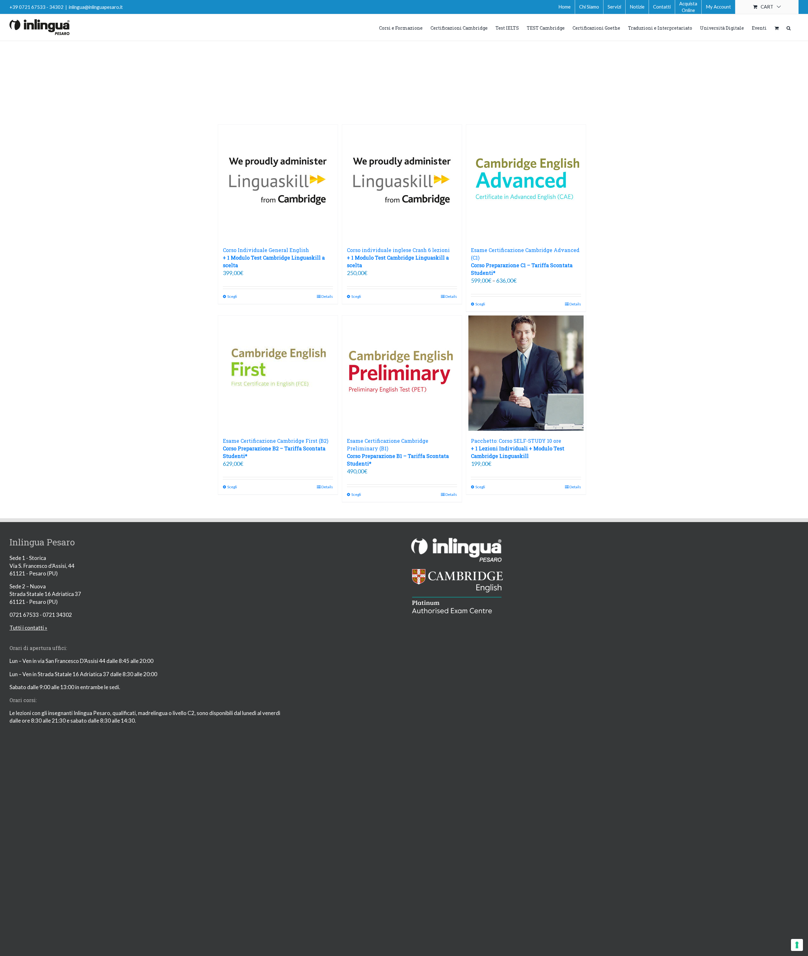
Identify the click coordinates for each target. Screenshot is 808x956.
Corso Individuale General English (274, 257)
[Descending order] (433, 66)
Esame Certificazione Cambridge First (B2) (275, 448)
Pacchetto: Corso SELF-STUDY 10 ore (517, 448)
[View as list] (410, 99)
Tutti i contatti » (28, 627)
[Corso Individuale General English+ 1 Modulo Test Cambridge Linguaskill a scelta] (278, 182)
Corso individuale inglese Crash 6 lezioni (398, 257)
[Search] (789, 27)
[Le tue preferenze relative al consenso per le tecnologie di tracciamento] (797, 945)
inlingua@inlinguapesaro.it (96, 7)
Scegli (232, 296)
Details (327, 296)
